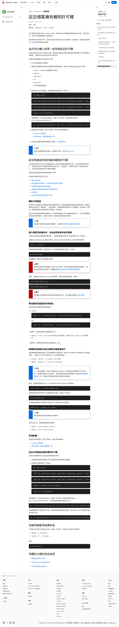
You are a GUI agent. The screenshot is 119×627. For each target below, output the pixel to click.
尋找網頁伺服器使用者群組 (71, 224)
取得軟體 (34, 192)
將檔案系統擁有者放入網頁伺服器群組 (67, 269)
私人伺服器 (32, 42)
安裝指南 (46, 11)
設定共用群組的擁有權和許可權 (41, 195)
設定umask (70, 151)
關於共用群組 (35, 180)
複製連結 (109, 20)
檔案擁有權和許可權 (38, 558)
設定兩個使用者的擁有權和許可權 (106, 34)
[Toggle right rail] (97, 7)
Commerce (37, 11)
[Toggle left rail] (22, 7)
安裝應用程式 (61, 142)
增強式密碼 (81, 295)
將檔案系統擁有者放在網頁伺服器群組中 (44, 189)
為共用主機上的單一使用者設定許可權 (106, 28)
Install (34, 25)
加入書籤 (102, 20)
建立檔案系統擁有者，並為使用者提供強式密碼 (47, 183)
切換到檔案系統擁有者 (103, 66)
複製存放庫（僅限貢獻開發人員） (45, 136)
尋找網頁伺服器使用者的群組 (41, 186)
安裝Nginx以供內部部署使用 (40, 562)
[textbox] (11, 17)
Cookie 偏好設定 (85, 623)
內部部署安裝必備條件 (38, 566)
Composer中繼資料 (40, 133)
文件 (30, 11)
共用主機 (63, 40)
